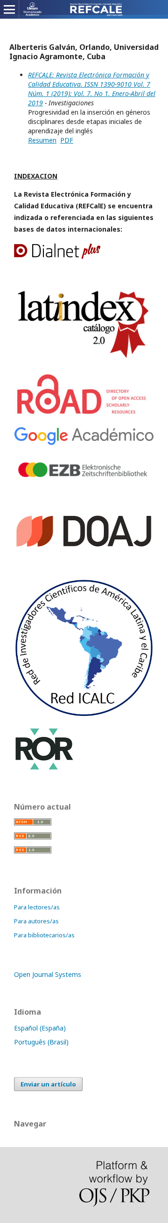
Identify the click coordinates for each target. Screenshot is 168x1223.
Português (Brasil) (41, 1041)
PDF (66, 140)
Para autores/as (36, 921)
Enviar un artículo (48, 1084)
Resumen (42, 140)
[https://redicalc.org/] (84, 714)
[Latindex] (84, 358)
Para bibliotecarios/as (44, 935)
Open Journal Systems (47, 974)
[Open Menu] (9, 9)
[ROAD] (83, 414)
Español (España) (40, 1028)
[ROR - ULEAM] (44, 768)
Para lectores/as (37, 907)
